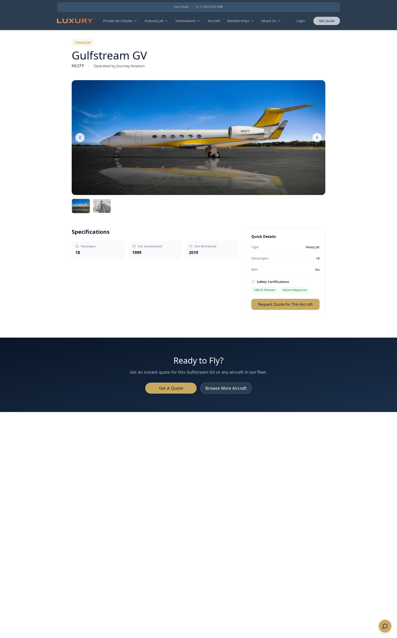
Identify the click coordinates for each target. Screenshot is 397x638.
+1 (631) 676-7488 (211, 7)
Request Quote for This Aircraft (285, 304)
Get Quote (327, 21)
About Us (268, 21)
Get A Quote (171, 388)
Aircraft (214, 21)
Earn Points (181, 7)
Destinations (186, 21)
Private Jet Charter (118, 21)
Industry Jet (154, 21)
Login (301, 21)
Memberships (238, 21)
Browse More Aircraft (226, 388)
